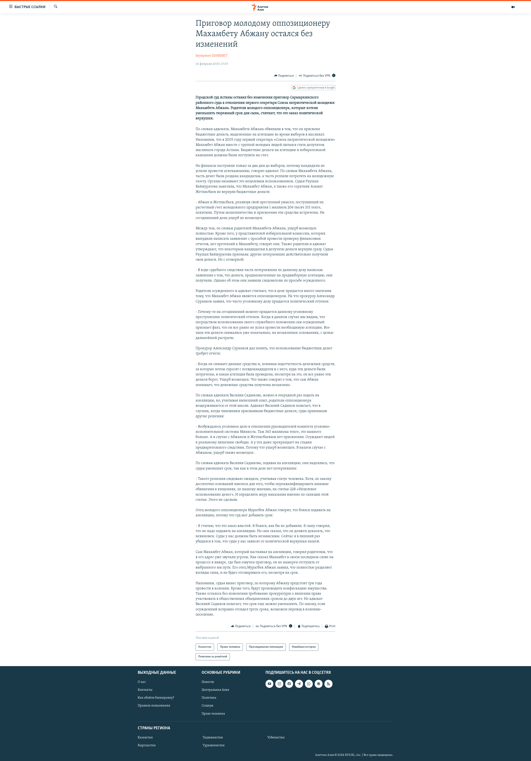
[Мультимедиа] (513, 7)
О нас (142, 682)
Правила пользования (154, 705)
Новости (208, 682)
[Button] (284, 76)
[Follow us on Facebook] (289, 684)
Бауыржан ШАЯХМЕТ (212, 55)
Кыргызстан (147, 745)
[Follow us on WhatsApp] (309, 684)
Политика (209, 697)
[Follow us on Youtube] (269, 684)
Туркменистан (214, 745)
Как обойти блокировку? (156, 697)
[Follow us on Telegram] (299, 684)
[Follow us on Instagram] (279, 684)
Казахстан (145, 737)
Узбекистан (276, 737)
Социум (207, 705)
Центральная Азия (215, 690)
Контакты (145, 690)
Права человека (213, 713)
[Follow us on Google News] (319, 684)
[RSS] (328, 684)
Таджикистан (213, 737)
